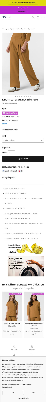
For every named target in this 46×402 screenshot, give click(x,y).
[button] (23, 2)
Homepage (4, 29)
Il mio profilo (32, 349)
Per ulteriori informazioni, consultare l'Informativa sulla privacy (16, 384)
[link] (23, 11)
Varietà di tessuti (21, 29)
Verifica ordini (14, 357)
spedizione (4, 123)
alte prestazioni (31, 29)
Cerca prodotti (14, 349)
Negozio (12, 29)
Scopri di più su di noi (7, 387)
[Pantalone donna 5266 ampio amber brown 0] (23, 64)
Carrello (32, 357)
